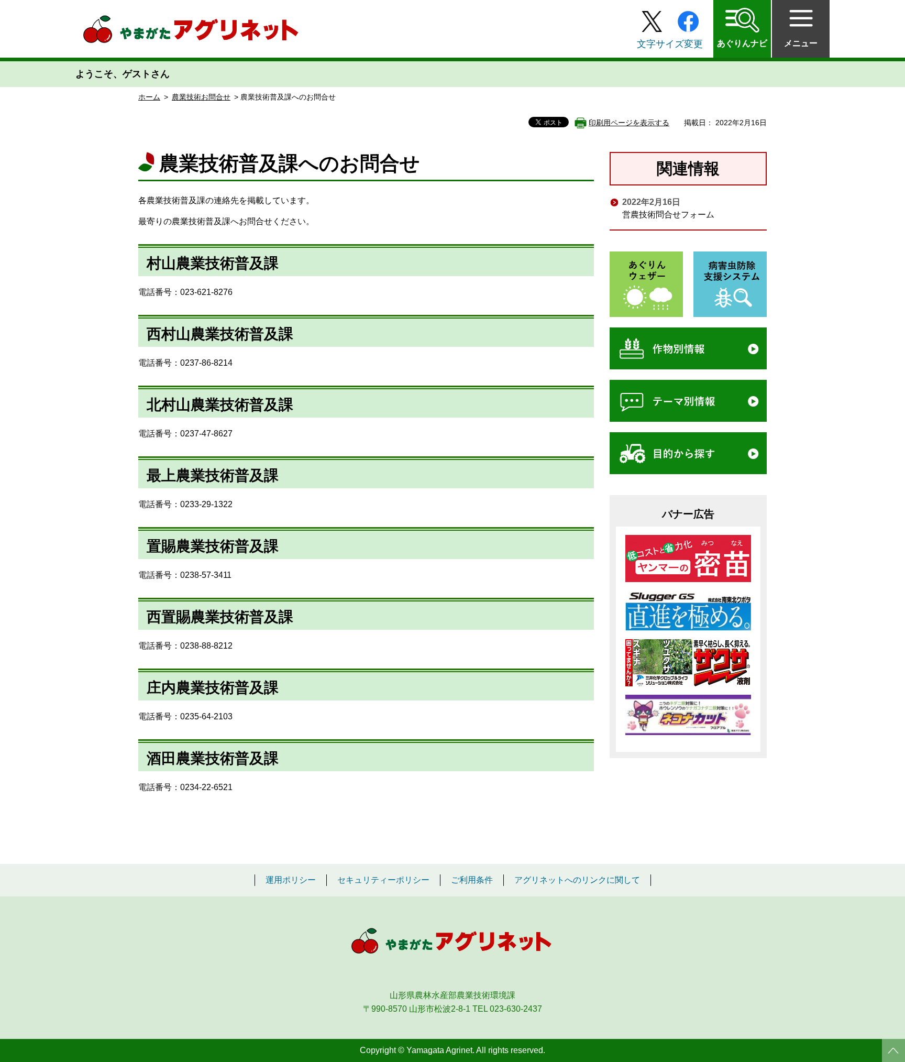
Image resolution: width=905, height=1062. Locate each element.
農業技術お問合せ (201, 97)
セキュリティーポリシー (383, 880)
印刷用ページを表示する (629, 122)
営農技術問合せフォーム (668, 214)
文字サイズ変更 (670, 44)
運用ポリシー (291, 880)
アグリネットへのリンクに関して (577, 880)
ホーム (149, 97)
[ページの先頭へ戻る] (893, 1050)
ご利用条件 (472, 880)
